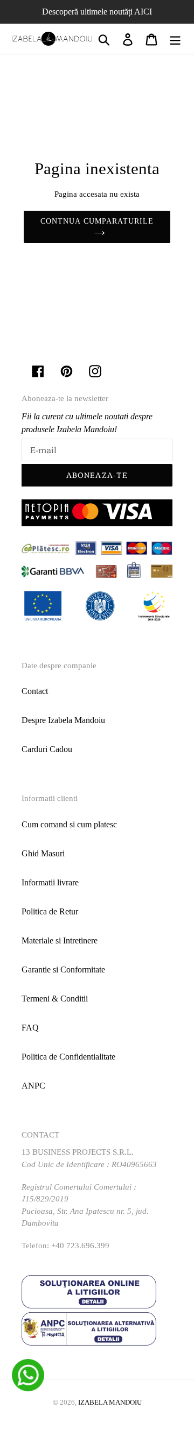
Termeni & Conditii (55, 998)
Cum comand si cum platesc (69, 824)
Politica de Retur (50, 911)
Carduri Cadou (47, 749)
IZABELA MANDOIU (110, 1402)
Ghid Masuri (43, 853)
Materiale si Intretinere (60, 940)
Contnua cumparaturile (97, 221)
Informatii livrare (50, 882)
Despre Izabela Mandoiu (63, 720)
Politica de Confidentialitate (68, 1056)
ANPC (33, 1085)
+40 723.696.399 (80, 1245)
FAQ (30, 1027)
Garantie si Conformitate (63, 969)
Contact (35, 691)
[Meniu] (175, 39)
